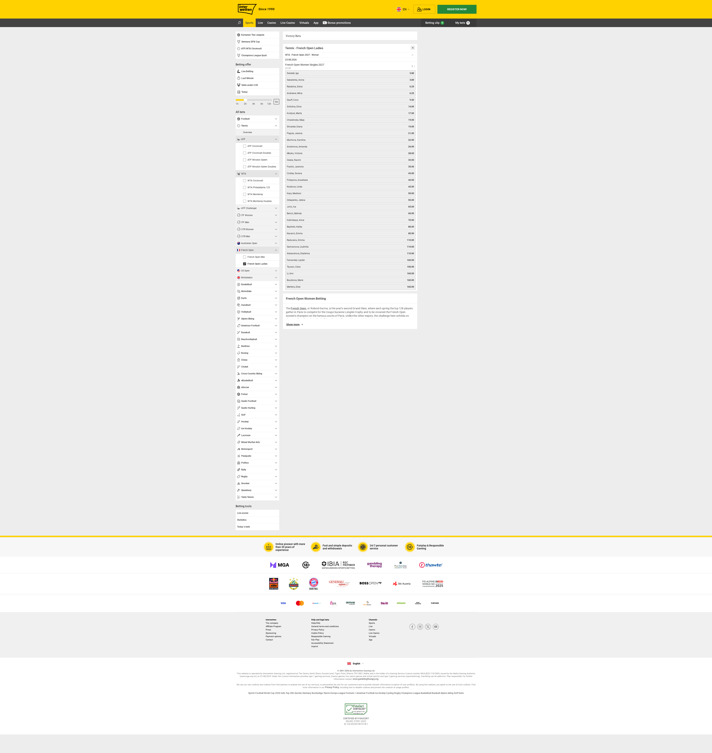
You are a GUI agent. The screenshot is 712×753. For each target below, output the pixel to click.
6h (262, 104)
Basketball (426, 693)
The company (272, 623)
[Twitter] (428, 627)
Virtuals (372, 636)
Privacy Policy (317, 630)
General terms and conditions (325, 626)
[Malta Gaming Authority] (279, 565)
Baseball (436, 693)
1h (237, 104)
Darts (461, 693)
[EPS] (333, 603)
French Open (298, 308)
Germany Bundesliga (312, 693)
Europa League (338, 693)
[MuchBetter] (367, 603)
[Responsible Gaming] (306, 565)
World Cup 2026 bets (275, 693)
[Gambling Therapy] (374, 565)
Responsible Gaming (320, 636)
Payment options (273, 636)
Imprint (314, 646)
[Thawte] (431, 565)
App (370, 640)
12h (269, 104)
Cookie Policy (317, 633)
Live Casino (374, 633)
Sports (372, 623)
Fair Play (315, 640)
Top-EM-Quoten (294, 693)
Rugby (397, 693)
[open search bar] (239, 23)
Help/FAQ (315, 623)
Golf (456, 693)
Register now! (457, 9)
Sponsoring (271, 633)
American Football (365, 693)
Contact (269, 640)
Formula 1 (351, 693)
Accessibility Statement (322, 643)
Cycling (390, 693)
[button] (350, 326)
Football (259, 693)
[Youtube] (436, 627)
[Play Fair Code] (400, 565)
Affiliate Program (273, 626)
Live (371, 626)
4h (253, 104)
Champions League (411, 693)
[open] (356, 715)
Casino (372, 630)
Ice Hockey (380, 693)
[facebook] (412, 627)
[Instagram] (420, 627)
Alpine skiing (447, 693)
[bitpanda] (350, 603)
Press (268, 630)
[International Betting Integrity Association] (338, 565)
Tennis (326, 693)
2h (245, 104)
